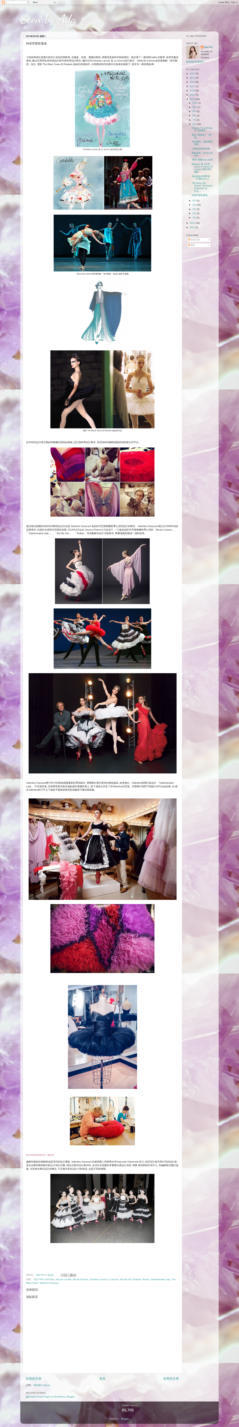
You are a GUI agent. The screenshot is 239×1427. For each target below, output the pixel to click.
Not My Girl (126, 1279)
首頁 (102, 1378)
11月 (195, 107)
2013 (193, 99)
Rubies (146, 1279)
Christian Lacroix (98, 1279)
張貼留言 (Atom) (41, 1385)
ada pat (59, 1279)
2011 (192, 227)
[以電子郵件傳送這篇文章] (62, 1275)
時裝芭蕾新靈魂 (200, 195)
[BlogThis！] (65, 1275)
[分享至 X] (68, 1275)
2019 (193, 78)
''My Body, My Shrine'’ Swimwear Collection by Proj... (202, 187)
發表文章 (195, 240)
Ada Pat (208, 47)
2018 (193, 82)
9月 (194, 111)
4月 (194, 205)
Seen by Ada (48, 19)
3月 (194, 209)
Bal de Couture (80, 1279)
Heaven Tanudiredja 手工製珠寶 (202, 129)
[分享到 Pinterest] (74, 1275)
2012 (193, 223)
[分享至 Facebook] (71, 1275)
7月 (194, 120)
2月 (194, 213)
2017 (193, 86)
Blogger (125, 1419)
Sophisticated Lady (160, 1279)
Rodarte (137, 1279)
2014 (193, 95)
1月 (194, 217)
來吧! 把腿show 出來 (202, 160)
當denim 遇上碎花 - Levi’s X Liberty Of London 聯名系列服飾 (202, 168)
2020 (193, 73)
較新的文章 (33, 1378)
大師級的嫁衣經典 (201, 148)
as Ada (68, 1279)
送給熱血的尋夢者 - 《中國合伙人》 (201, 177)
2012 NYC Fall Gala (44, 1279)
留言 (192, 245)
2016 (193, 90)
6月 (194, 124)
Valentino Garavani (49, 1283)
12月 (195, 103)
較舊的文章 (171, 1378)
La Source (113, 1279)
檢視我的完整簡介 (195, 62)
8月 (194, 115)
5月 (194, 200)
